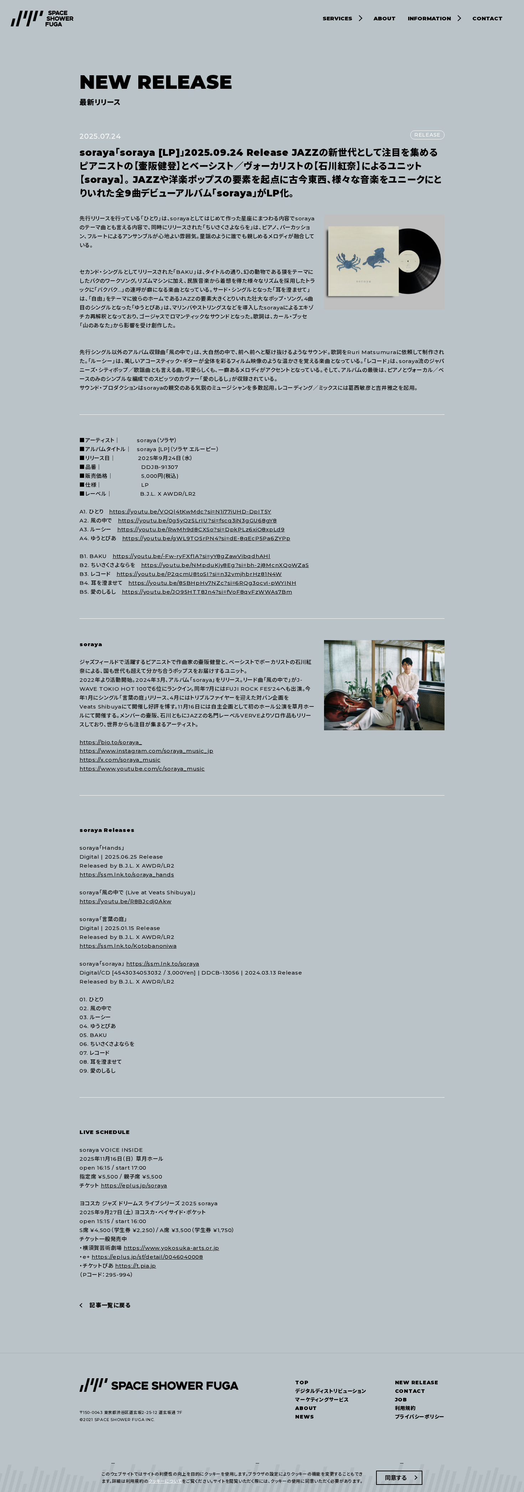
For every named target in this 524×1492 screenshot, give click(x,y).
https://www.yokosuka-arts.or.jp (171, 1248)
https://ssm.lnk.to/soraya (162, 963)
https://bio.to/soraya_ (110, 742)
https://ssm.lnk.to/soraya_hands (126, 874)
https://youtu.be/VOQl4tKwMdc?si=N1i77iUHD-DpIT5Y (190, 511)
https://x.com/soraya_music (120, 759)
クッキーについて (165, 1481)
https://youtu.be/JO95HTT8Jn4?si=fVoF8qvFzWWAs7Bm (207, 591)
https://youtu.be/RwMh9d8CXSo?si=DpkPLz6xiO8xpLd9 (201, 529)
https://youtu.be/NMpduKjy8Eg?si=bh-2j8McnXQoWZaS (225, 565)
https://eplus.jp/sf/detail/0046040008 (147, 1256)
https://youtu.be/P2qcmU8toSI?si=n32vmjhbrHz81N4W (199, 574)
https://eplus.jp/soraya (134, 1185)
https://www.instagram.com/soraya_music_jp (146, 750)
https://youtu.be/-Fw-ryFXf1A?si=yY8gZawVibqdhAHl (192, 556)
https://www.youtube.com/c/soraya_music (142, 768)
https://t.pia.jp (135, 1265)
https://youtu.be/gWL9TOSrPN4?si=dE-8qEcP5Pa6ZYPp (206, 538)
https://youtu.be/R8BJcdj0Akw (125, 901)
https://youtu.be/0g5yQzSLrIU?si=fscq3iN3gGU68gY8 (197, 520)
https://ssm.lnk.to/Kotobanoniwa (127, 945)
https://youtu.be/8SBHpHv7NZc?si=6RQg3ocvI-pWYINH (212, 582)
